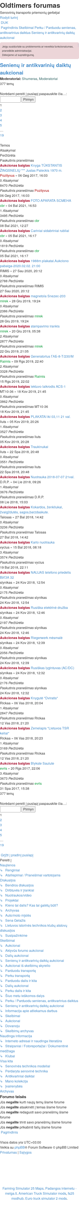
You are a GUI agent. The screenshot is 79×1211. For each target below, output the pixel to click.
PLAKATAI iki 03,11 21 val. (51, 416)
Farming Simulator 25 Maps (23, 1188)
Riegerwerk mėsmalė (47, 637)
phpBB (20, 1147)
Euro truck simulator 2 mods (46, 1198)
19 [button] (2, 135)
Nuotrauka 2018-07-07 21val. (52, 476)
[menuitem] (4, 22)
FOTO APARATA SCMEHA (51, 200)
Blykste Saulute (42, 763)
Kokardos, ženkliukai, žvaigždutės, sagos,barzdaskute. (31, 509)
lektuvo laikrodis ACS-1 (48, 386)
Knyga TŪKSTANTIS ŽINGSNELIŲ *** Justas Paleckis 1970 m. (31, 168)
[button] (0, 88)
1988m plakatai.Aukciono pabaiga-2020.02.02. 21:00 (34, 263)
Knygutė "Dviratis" (44, 698)
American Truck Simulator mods (42, 1193)
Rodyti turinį (9, 17)
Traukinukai (39, 446)
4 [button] (1, 120)
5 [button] (1, 125)
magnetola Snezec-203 (48, 296)
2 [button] (1, 110)
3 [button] (1, 115)
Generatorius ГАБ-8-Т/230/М (52, 356)
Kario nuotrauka (43, 542)
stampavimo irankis (45, 326)
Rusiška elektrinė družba (49, 607)
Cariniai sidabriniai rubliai (50, 230)
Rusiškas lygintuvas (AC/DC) (52, 667)
